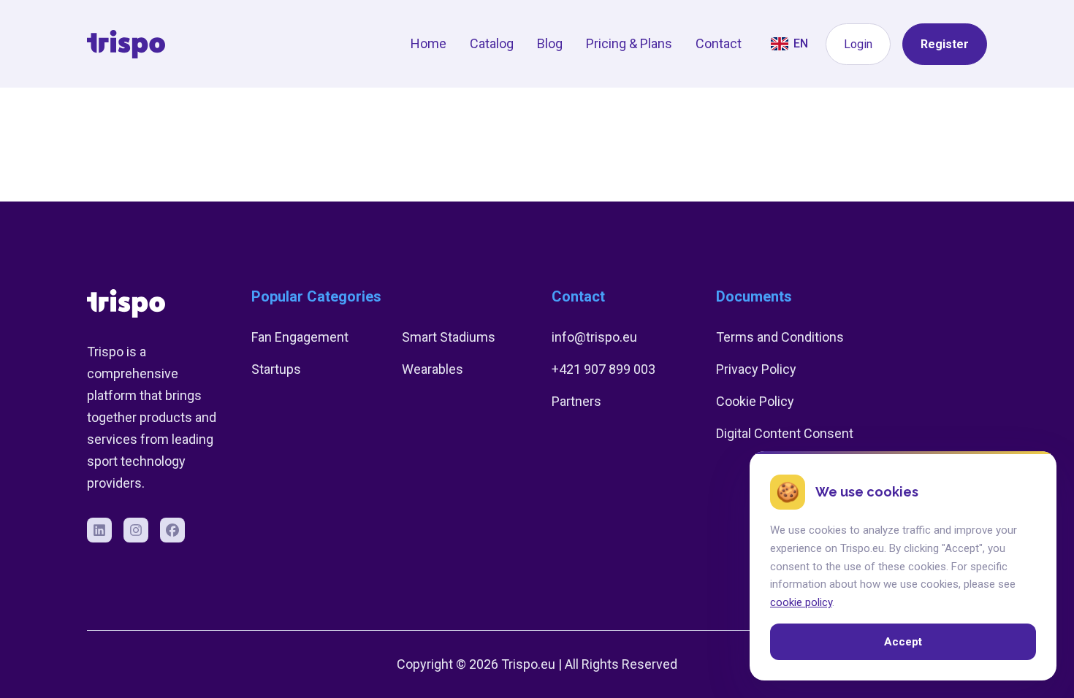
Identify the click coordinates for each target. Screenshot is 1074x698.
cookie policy (801, 602)
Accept (903, 641)
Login (858, 44)
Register (945, 44)
